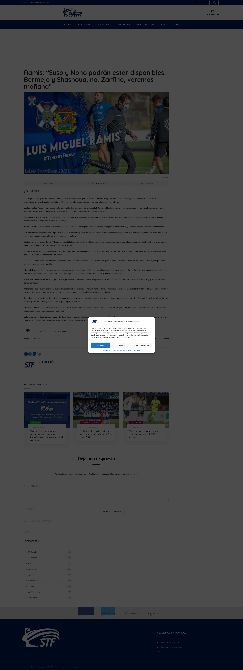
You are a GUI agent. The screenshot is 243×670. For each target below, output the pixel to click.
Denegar (121, 345)
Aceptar (100, 345)
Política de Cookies (109, 350)
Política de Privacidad (124, 350)
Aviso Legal (136, 350)
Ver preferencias (142, 345)
